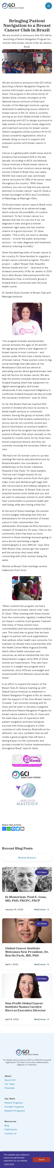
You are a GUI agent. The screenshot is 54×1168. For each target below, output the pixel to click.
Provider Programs (14, 1106)
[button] (48, 5)
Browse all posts (27, 857)
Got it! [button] (41, 1160)
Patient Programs (14, 1102)
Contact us (10, 1133)
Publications (11, 1129)
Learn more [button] (9, 1164)
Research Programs (15, 1110)
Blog (7, 1125)
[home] (13, 6)
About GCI (10, 1080)
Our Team (10, 1084)
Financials (10, 1088)
